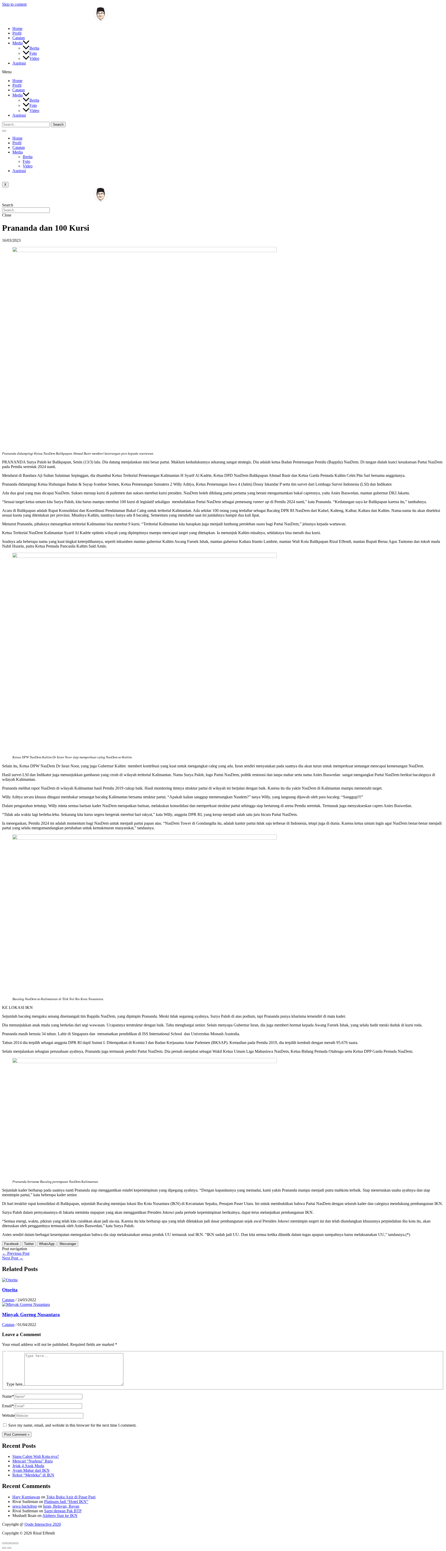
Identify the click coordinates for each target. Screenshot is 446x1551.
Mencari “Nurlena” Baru (32, 1461)
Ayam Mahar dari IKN (31, 1470)
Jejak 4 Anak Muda (28, 1466)
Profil (16, 33)
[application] (26, 43)
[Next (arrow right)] (9, 1548)
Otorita (10, 1289)
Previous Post (15, 1253)
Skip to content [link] (14, 4)
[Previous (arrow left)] (4, 1548)
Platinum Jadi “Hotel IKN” (66, 1501)
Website (8, 1415)
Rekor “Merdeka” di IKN (33, 1475)
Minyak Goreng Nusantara (31, 1314)
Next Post (12, 1258)
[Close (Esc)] (4, 1543)
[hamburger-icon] (4, 131)
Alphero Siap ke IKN (59, 1515)
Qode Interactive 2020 (43, 1524)
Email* (8, 1406)
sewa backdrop (24, 1506)
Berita (34, 48)
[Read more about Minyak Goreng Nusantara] (26, 1304)
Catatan (18, 38)
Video (34, 58)
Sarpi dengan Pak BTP (63, 1511)
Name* (8, 1396)
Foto (33, 53)
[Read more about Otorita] (10, 1280)
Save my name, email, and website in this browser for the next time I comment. (72, 1425)
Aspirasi (19, 63)
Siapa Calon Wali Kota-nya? (35, 1456)
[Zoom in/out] (16, 1543)
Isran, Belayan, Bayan (61, 1506)
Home (17, 28)
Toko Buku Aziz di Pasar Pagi (70, 1497)
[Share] (8, 1543)
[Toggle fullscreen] (12, 1543)
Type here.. (15, 1384)
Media (17, 43)
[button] (223, 72)
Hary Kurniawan (26, 1497)
